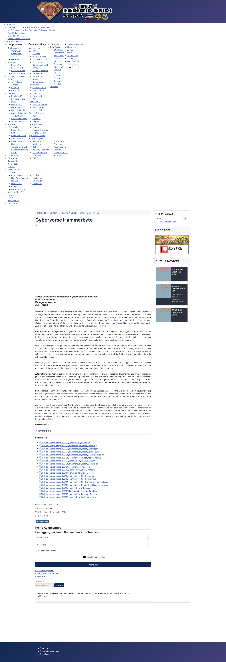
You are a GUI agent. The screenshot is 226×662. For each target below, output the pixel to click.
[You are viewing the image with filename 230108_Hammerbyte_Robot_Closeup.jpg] (68, 463)
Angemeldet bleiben (47, 550)
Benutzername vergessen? (47, 573)
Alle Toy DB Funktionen (165, 222)
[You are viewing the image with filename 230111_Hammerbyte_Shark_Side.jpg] (66, 472)
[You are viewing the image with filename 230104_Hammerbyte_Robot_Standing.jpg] (69, 451)
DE (73, 67)
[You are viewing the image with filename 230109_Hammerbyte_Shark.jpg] (64, 466)
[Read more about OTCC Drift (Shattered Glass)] (163, 315)
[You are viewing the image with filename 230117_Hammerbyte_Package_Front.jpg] (68, 491)
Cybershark (113, 320)
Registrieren (40, 576)
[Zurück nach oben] (223, 659)
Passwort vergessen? (44, 570)
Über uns (43, 596)
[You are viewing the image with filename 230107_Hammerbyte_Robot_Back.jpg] (67, 460)
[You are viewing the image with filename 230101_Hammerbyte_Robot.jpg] (64, 442)
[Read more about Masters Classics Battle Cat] (163, 291)
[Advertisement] (108, 620)
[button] (15, 44)
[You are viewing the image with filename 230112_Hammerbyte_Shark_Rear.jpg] (66, 475)
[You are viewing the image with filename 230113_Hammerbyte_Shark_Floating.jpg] (68, 479)
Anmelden (93, 565)
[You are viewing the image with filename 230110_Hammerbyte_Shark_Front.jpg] (67, 469)
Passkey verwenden (96, 557)
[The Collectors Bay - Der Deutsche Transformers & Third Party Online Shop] (172, 239)
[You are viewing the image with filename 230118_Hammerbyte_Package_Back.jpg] (68, 494)
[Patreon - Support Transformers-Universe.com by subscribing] (172, 249)
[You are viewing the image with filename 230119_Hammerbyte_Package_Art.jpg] (67, 497)
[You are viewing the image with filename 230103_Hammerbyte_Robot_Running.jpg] (68, 448)
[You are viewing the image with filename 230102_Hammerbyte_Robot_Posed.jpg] (68, 445)
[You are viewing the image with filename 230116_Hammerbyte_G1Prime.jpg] (65, 488)
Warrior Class (42, 521)
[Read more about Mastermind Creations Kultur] (163, 274)
